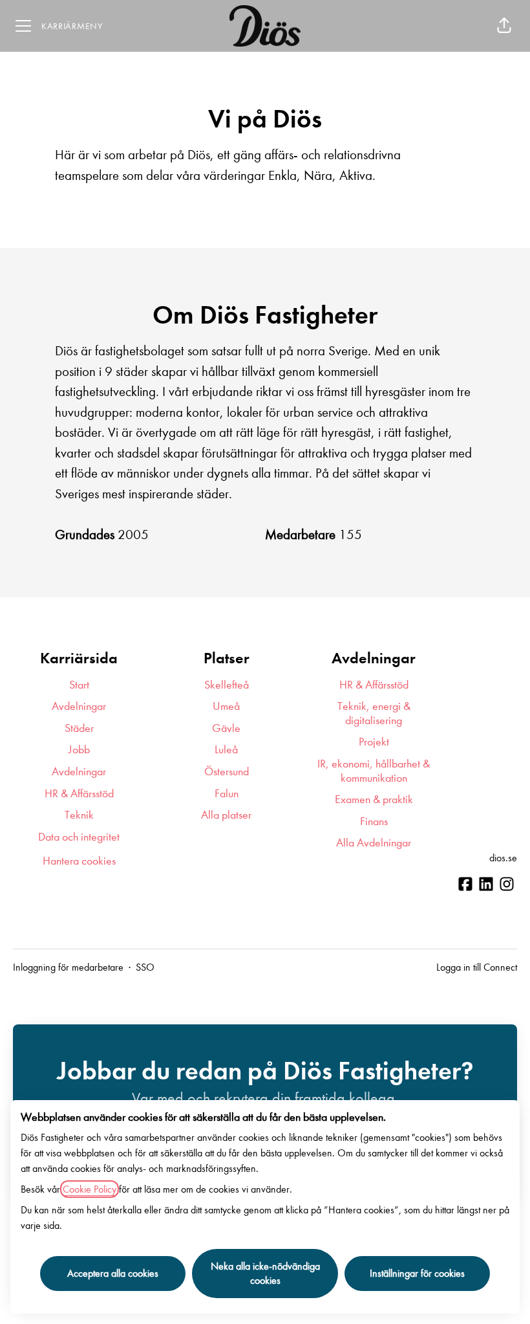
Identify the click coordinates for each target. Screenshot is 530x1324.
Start (79, 685)
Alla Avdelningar (373, 843)
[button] (504, 26)
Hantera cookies (79, 861)
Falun (226, 793)
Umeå (226, 706)
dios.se (503, 858)
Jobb (79, 749)
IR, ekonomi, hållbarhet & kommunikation (373, 771)
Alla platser (226, 815)
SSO (145, 967)
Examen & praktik (374, 799)
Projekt (374, 742)
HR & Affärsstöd (79, 793)
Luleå (226, 749)
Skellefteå (226, 685)
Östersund (226, 771)
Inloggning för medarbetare (68, 967)
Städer (79, 728)
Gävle (226, 728)
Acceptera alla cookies (112, 1273)
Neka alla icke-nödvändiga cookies (265, 1273)
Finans (374, 821)
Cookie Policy (89, 1189)
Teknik (79, 815)
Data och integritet (79, 837)
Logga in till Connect (476, 967)
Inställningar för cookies (417, 1273)
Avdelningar (79, 706)
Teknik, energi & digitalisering (373, 713)
